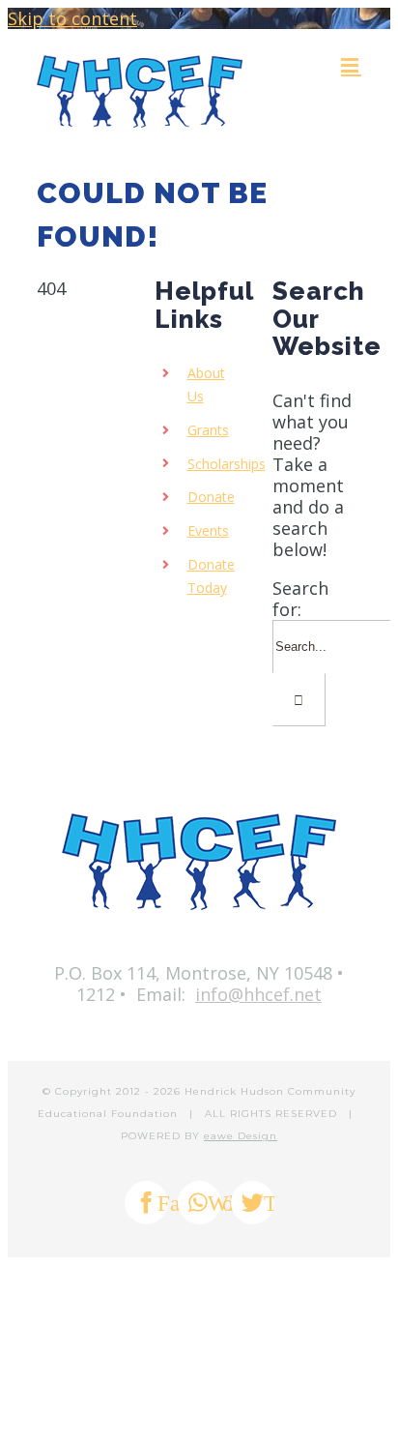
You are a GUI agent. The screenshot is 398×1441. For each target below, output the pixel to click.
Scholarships (226, 464)
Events (208, 530)
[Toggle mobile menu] (351, 65)
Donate (211, 496)
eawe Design (240, 1136)
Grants (208, 430)
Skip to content (72, 18)
